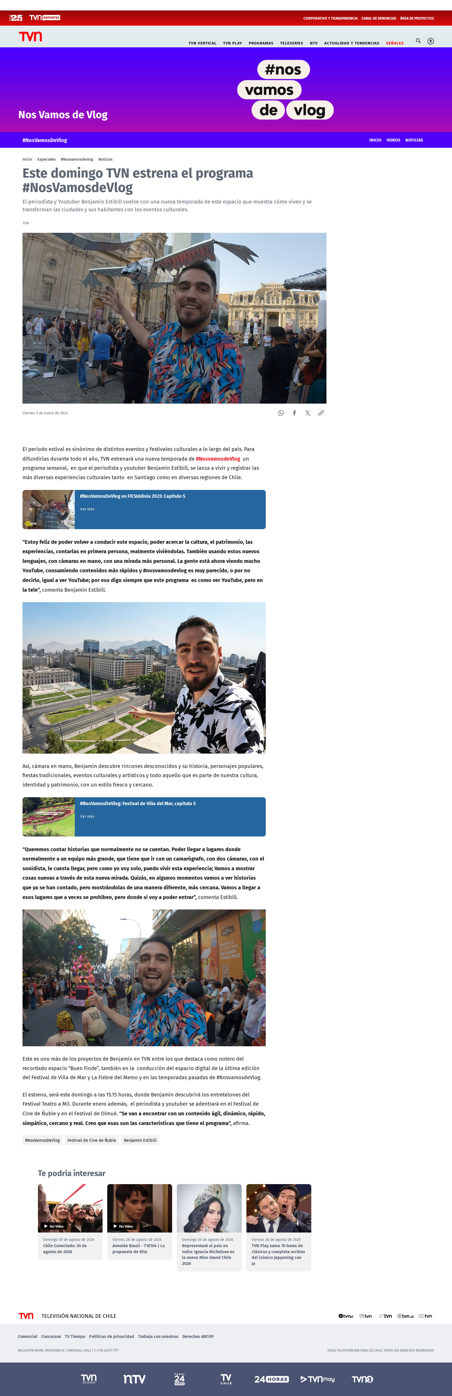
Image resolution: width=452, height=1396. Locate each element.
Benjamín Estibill (140, 1140)
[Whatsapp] (281, 413)
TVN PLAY (232, 42)
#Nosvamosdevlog (77, 159)
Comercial (27, 1336)
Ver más (87, 509)
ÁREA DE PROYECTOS (417, 18)
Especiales (46, 159)
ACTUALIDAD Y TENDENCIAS (352, 42)
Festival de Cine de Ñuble (91, 1140)
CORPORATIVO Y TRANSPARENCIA (330, 18)
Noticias (105, 159)
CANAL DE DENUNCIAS (378, 18)
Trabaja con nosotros (158, 1336)
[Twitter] (307, 413)
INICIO (375, 140)
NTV (314, 42)
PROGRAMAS (261, 42)
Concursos (51, 1336)
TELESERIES (291, 42)
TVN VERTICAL (203, 42)
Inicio (27, 159)
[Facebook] (294, 413)
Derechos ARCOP (198, 1336)
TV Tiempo (75, 1336)
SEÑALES (395, 42)
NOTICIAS (414, 140)
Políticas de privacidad (111, 1336)
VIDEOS (393, 140)
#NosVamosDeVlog (42, 1140)
